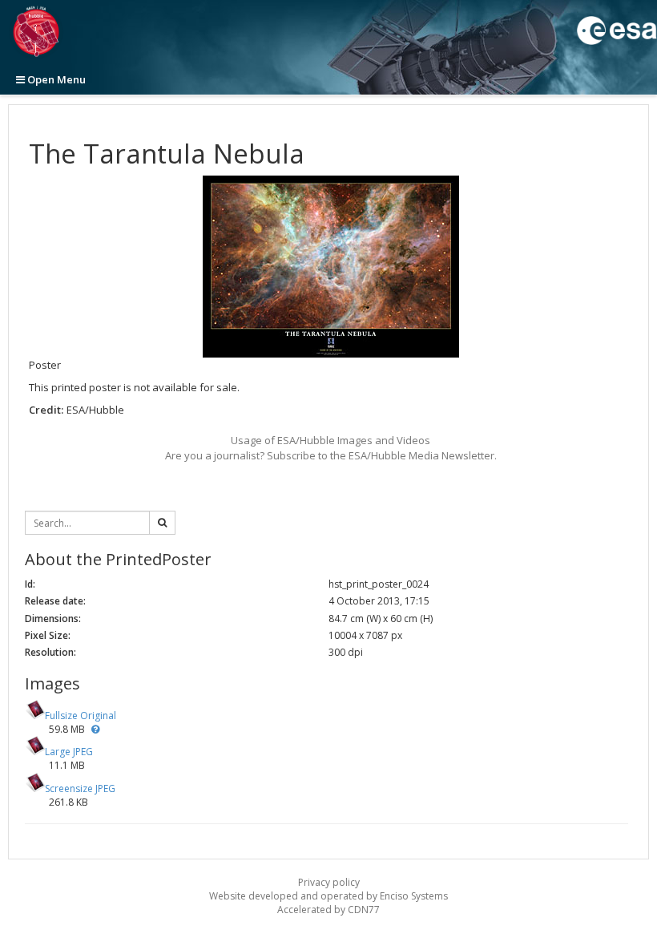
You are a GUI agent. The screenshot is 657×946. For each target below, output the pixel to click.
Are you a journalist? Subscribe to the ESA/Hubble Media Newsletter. (331, 455)
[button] (95, 729)
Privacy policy (329, 882)
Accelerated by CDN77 (328, 909)
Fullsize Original (80, 715)
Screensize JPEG (80, 788)
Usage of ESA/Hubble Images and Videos (330, 440)
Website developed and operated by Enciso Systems (328, 896)
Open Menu (55, 79)
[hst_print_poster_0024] (330, 267)
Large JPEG (69, 751)
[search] (162, 523)
